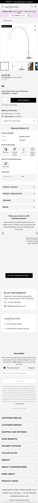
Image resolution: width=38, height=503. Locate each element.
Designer (7, 200)
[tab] (19, 417)
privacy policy (20, 403)
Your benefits (9, 439)
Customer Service (12, 418)
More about (8, 474)
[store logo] (13, 6)
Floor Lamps (8, 20)
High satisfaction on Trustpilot (23, 2)
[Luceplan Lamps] (12, 86)
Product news (10, 481)
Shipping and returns (14, 432)
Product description (12, 194)
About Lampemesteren (14, 467)
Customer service (12, 425)
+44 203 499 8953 (14, 302)
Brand (5, 207)
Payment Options (11, 446)
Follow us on (9, 453)
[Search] (32, 6)
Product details (10, 187)
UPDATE (18, 15)
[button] (4, 66)
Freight (6, 460)
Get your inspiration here (18, 275)
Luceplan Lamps (24, 136)
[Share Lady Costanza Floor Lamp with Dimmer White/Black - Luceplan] (35, 30)
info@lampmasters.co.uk (16, 306)
